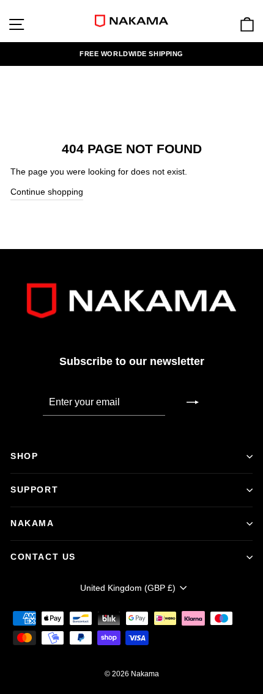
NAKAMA (32, 523)
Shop (24, 456)
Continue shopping (46, 192)
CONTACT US (43, 557)
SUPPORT (34, 489)
